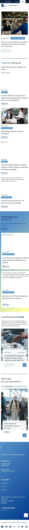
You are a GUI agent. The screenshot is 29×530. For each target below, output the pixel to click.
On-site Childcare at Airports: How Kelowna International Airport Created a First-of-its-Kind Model (14, 98)
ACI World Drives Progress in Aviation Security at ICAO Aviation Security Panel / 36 (14, 358)
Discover (7, 432)
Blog (22, 1)
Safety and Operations (6, 197)
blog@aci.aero (5, 465)
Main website (8, 1)
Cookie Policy (24, 522)
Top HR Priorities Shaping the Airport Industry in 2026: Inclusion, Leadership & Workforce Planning (14, 167)
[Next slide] (25, 365)
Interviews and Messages (8, 254)
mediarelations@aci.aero (8, 471)
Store (16, 1)
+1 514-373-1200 (8, 508)
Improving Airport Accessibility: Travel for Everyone (12, 426)
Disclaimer (4, 490)
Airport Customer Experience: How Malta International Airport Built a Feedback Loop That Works (14, 44)
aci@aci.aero (4, 510)
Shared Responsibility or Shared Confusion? (12, 132)
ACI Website (4, 483)
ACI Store (3, 486)
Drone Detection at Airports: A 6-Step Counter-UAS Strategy (13, 202)
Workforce (4, 92)
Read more (4, 103)
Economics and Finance (7, 128)
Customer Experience (18, 38)
